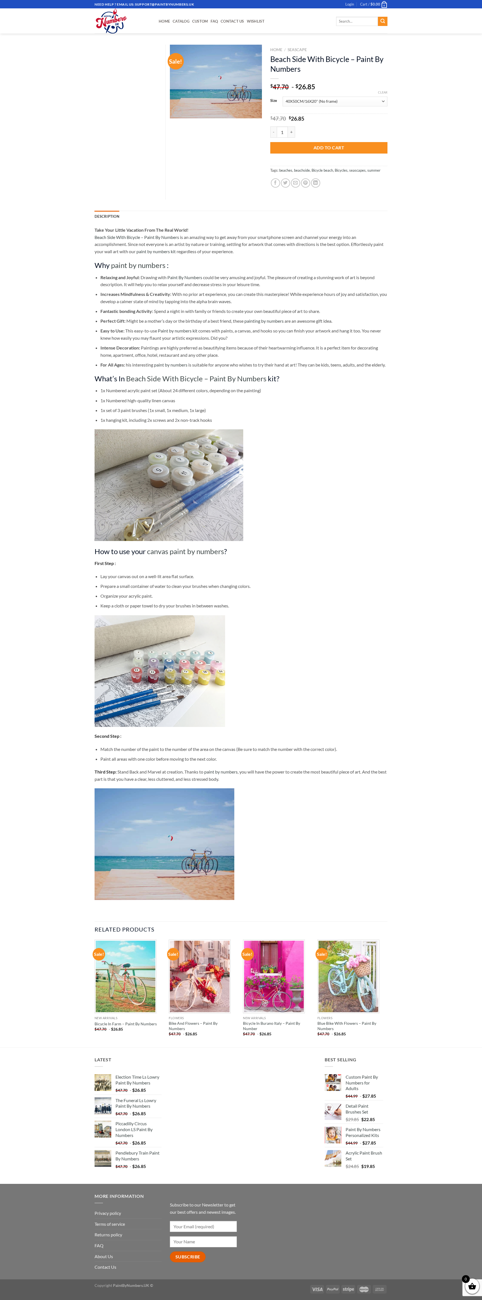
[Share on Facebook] (275, 183)
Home (164, 21)
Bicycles (341, 170)
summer (373, 170)
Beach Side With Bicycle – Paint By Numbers (137, 237)
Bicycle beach (322, 170)
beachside (302, 170)
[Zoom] (177, 111)
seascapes (357, 170)
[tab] (107, 216)
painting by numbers (264, 321)
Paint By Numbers (184, 277)
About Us (104, 1256)
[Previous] (95, 993)
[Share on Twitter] (285, 183)
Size (273, 101)
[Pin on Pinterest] (305, 183)
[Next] (386, 993)
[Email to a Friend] (295, 183)
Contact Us (232, 21)
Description (107, 216)
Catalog (181, 21)
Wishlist (255, 21)
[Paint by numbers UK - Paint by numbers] (122, 20)
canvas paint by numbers (185, 551)
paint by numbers (138, 265)
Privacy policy (108, 1213)
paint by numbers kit (156, 251)
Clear (382, 92)
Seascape (297, 49)
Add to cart (329, 147)
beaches (285, 170)
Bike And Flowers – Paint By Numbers (193, 1026)
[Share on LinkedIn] (315, 183)
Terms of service (110, 1224)
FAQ (214, 21)
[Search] (382, 21)
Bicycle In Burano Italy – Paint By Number (271, 1026)
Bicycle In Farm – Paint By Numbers (126, 1023)
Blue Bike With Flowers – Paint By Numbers (346, 1026)
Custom (200, 21)
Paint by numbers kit (177, 330)
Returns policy (108, 1234)
